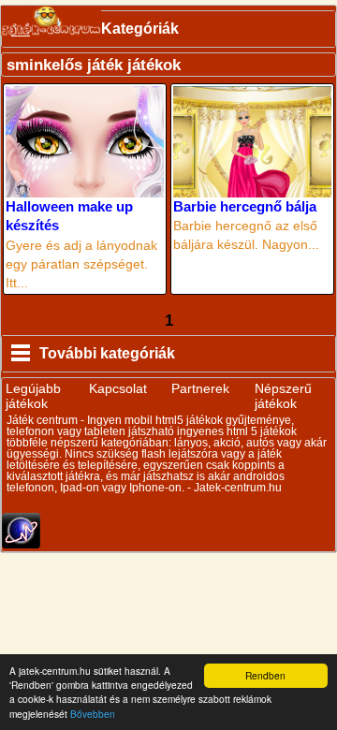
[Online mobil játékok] (51, 21)
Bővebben (92, 714)
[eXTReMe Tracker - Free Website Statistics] (21, 543)
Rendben (265, 675)
